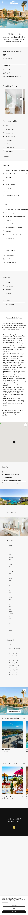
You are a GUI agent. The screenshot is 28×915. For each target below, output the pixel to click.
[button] (25, 2)
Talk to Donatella (14, 822)
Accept (14, 911)
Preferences (14, 905)
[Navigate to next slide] (20, 98)
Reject (14, 908)
